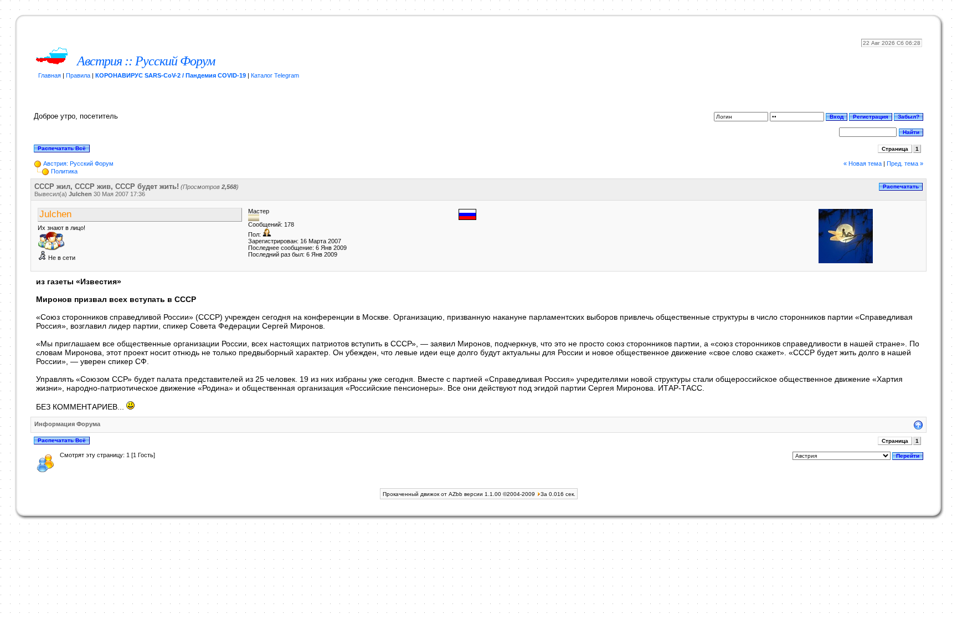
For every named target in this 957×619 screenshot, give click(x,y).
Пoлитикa (64, 171)
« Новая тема (862, 163)
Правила (78, 75)
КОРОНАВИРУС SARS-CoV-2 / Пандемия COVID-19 (170, 75)
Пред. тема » (905, 163)
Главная (49, 75)
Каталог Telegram (275, 75)
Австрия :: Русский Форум (146, 61)
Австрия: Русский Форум (78, 163)
